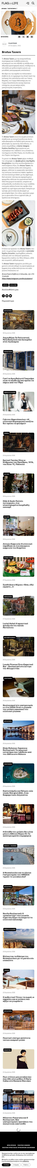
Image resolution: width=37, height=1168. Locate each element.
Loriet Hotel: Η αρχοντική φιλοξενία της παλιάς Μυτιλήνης (15, 625)
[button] (27, 3)
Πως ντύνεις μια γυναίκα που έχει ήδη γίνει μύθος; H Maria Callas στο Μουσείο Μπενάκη (17, 1079)
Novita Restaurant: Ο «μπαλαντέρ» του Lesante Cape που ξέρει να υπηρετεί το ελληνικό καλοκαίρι (18, 916)
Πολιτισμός (8, 764)
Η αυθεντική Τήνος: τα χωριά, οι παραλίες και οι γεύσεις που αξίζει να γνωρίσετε (18, 999)
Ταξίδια (6, 970)
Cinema (6, 433)
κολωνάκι (13, 285)
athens (5, 285)
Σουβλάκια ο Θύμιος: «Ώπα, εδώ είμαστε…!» (18, 586)
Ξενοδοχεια (8, 597)
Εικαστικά (7, 1050)
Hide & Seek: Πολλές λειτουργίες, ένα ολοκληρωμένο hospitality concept (16, 504)
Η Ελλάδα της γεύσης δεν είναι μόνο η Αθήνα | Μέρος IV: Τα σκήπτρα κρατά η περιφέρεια (18, 834)
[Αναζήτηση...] (33, 3)
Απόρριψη (16, 1165)
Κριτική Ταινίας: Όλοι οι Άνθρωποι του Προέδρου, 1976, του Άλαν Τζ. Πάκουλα (18, 462)
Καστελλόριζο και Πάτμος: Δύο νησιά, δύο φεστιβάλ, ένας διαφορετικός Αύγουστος (18, 793)
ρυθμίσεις (26, 1161)
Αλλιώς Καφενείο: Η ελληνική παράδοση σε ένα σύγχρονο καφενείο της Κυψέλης (17, 546)
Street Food (8, 558)
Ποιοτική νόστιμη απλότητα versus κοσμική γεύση (16, 1039)
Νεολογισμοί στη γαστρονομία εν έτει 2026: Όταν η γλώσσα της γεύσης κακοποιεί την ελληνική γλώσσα (18, 708)
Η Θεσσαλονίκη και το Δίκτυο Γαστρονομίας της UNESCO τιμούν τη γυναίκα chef (17, 874)
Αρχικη (4, 8)
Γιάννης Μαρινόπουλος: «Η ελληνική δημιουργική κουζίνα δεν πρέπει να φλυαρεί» (18, 421)
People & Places (9, 392)
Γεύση (6, 805)
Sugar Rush (8, 351)
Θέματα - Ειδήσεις (10, 846)
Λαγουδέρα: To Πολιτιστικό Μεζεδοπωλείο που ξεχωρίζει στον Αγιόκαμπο (17, 339)
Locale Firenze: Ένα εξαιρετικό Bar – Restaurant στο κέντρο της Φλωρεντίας (18, 666)
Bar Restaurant (9, 637)
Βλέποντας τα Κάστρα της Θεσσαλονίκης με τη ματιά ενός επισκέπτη (18, 958)
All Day (6, 474)
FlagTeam (12, 43)
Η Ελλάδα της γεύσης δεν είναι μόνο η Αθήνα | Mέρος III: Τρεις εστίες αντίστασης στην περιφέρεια (18, 1144)
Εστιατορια (12, 8)
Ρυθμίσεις (25, 1165)
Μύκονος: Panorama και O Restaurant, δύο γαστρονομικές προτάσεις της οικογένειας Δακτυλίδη (18, 1121)
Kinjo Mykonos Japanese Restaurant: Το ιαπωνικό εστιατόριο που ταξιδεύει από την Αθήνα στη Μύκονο (17, 751)
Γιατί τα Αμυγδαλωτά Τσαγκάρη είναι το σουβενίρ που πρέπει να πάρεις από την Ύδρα (18, 380)
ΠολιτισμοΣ (8, 678)
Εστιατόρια (8, 721)
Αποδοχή (6, 1165)
